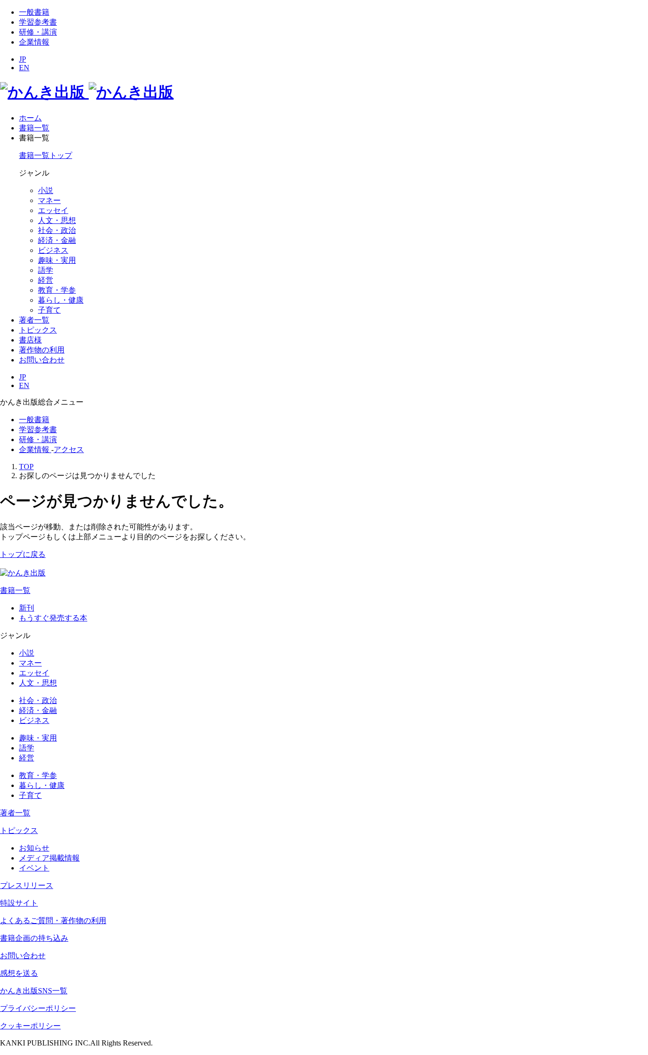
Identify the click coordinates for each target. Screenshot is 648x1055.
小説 (45, 190)
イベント (34, 868)
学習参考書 (38, 22)
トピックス (19, 830)
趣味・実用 (57, 260)
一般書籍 (34, 12)
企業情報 (34, 42)
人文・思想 (57, 220)
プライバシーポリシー (38, 1008)
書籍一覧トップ (45, 155)
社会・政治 (57, 230)
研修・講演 (38, 32)
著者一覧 (15, 813)
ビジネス (53, 250)
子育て (49, 310)
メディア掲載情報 (49, 858)
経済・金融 (57, 240)
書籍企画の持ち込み (34, 938)
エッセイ (53, 210)
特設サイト (19, 903)
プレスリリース (26, 885)
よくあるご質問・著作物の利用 (53, 920)
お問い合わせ (23, 956)
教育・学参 (57, 290)
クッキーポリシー (30, 1026)
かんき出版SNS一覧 (33, 991)
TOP (26, 467)
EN (24, 68)
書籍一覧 (15, 590)
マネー (49, 200)
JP (22, 59)
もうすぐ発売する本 (53, 618)
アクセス (69, 449)
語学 (45, 270)
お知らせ (34, 848)
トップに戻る (23, 554)
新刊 (26, 608)
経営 (45, 280)
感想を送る (19, 973)
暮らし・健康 (60, 300)
